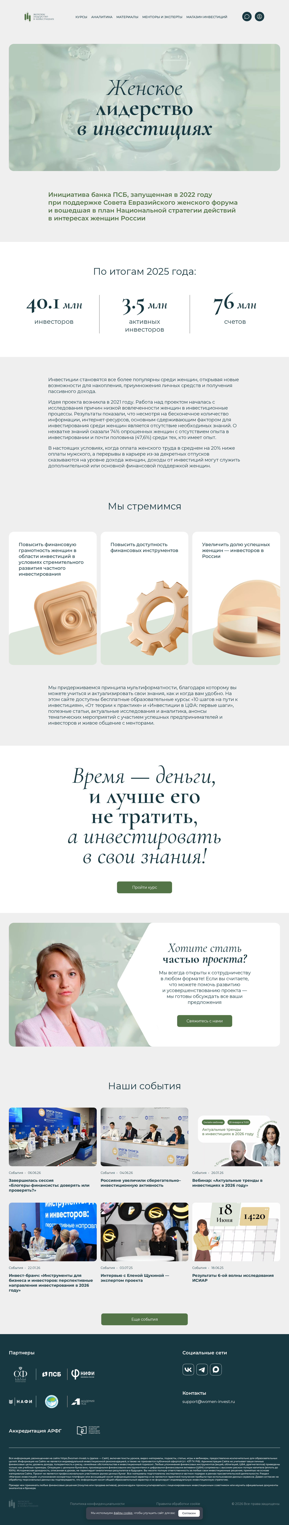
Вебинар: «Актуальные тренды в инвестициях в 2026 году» (227, 1183)
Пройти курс (144, 887)
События (16, 1173)
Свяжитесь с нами (205, 1021)
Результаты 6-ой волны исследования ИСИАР (233, 1278)
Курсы (81, 17)
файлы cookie (123, 1513)
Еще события (144, 1319)
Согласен (189, 1513)
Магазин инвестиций (206, 17)
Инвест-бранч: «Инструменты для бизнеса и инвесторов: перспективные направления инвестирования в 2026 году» (51, 1283)
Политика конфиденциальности (97, 1504)
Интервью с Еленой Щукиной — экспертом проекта (135, 1278)
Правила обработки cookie (178, 1504)
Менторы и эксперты (162, 17)
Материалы (127, 17)
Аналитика (101, 17)
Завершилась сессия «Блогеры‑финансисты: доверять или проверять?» (49, 1185)
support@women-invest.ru (208, 1401)
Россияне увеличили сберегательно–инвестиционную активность (141, 1183)
